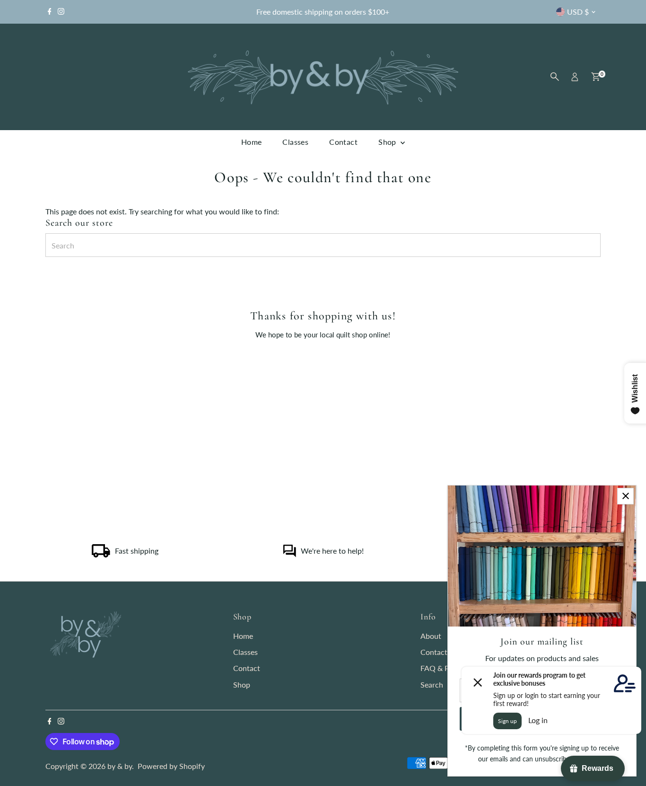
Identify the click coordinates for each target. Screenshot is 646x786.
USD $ (578, 11)
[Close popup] (625, 496)
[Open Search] (554, 76)
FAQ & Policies (445, 667)
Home (251, 141)
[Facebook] (49, 11)
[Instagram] (61, 11)
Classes (295, 141)
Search (431, 684)
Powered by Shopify (171, 765)
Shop (388, 141)
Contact (343, 141)
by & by (119, 765)
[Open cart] (596, 76)
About (430, 635)
